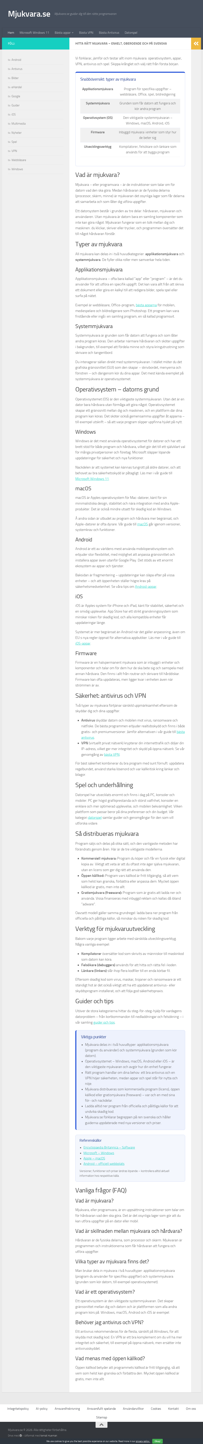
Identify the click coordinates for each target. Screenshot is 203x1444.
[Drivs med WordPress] (20, 1435)
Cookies (156, 1409)
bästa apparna (146, 305)
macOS (142, 524)
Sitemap (101, 1417)
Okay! (157, 1441)
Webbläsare (18, 160)
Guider (15, 105)
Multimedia (18, 123)
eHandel (16, 87)
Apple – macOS (94, 1158)
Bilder (15, 78)
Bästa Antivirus (109, 32)
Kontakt (173, 1409)
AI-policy (42, 1409)
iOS (13, 114)
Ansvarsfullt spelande (101, 1409)
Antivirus (16, 69)
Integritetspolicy (18, 1409)
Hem (11, 32)
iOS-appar (82, 643)
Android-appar (145, 586)
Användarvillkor (133, 1409)
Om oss (191, 1409)
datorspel (95, 817)
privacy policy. (148, 1441)
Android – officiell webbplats (103, 1164)
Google (15, 96)
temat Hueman (48, 1435)
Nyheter (16, 133)
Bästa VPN (86, 32)
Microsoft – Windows (98, 1153)
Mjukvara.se (29, 14)
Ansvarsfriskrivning (67, 1409)
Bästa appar (63, 32)
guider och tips (104, 1022)
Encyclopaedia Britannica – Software (109, 1147)
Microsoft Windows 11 (34, 32)
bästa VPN (112, 754)
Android (16, 60)
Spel (14, 142)
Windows (17, 169)
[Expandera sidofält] (196, 44)
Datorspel (131, 32)
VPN (14, 151)
